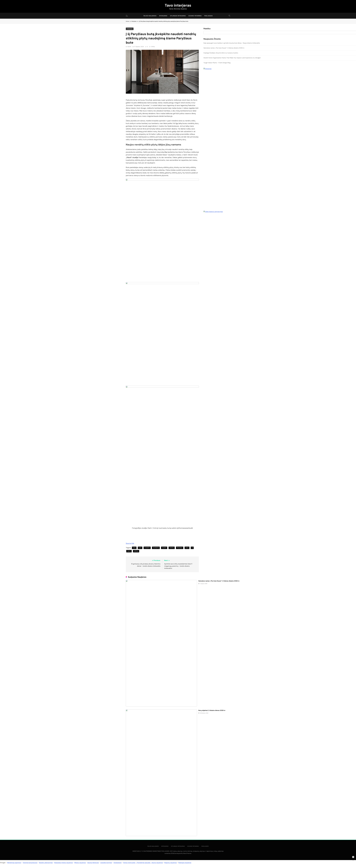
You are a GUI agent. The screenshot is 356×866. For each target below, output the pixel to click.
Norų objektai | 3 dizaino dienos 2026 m (211, 710)
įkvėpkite (147, 547)
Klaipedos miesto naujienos (63, 863)
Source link (130, 543)
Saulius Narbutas (93, 863)
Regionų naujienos (170, 863)
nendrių (172, 547)
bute (140, 547)
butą (134, 547)
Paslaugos (208, 16)
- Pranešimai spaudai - (144, 863)
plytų (187, 547)
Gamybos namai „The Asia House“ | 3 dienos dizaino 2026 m (218, 581)
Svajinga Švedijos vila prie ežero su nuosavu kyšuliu (220, 53)
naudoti (164, 547)
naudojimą (156, 547)
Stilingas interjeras (178, 16)
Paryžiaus (179, 547)
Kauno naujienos (157, 863)
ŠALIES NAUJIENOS (150, 16)
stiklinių (136, 551)
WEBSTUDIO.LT (136, 851)
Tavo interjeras (178, 5)
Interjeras (163, 16)
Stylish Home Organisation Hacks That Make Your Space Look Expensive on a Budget (232, 58)
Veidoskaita (117, 863)
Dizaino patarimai (195, 16)
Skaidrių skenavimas (46, 863)
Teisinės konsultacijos (30, 863)
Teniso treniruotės (129, 863)
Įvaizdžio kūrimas (106, 863)
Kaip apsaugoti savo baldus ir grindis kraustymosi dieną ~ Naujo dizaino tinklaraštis (231, 43)
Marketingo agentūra (14, 863)
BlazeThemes (187, 853)
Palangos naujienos (184, 863)
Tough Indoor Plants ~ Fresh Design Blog (216, 63)
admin (129, 46)
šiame (129, 551)
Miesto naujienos (80, 863)
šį (192, 547)
